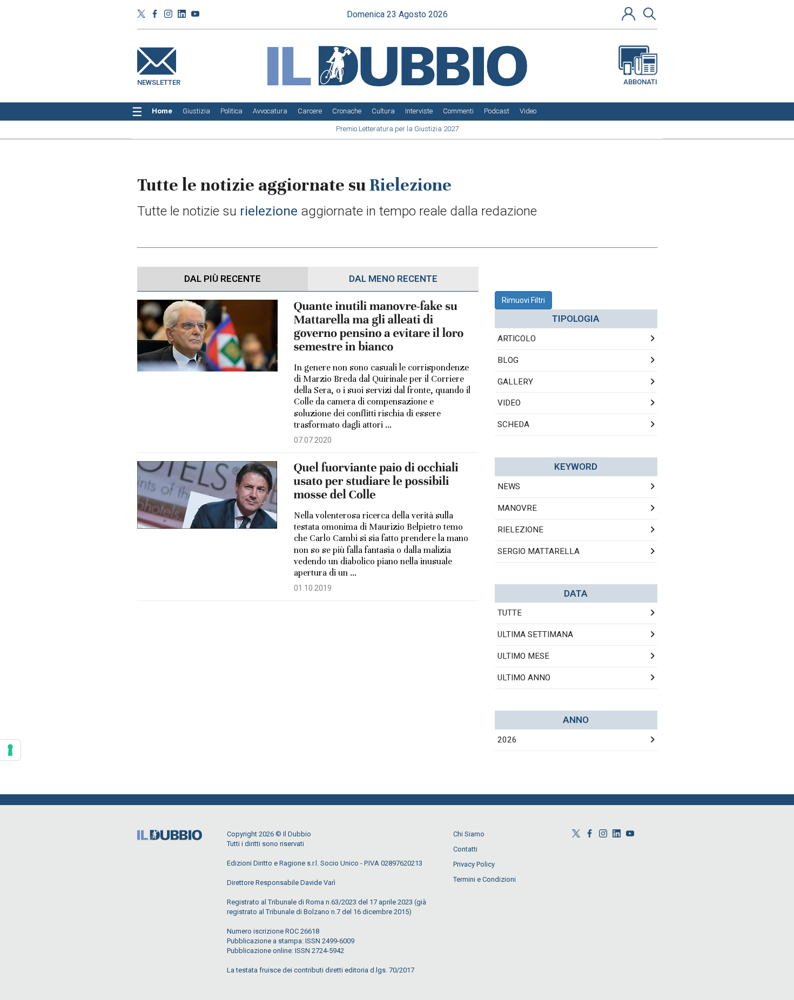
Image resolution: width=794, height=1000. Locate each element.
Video (509, 403)
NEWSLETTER (158, 80)
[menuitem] (162, 111)
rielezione (520, 530)
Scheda (513, 424)
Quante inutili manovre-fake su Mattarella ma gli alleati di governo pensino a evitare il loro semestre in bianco (379, 326)
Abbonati (640, 82)
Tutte (509, 613)
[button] (630, 13)
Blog (508, 360)
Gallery (515, 382)
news (508, 486)
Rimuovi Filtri (523, 300)
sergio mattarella (538, 551)
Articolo (516, 338)
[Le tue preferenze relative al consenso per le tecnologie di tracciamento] (10, 750)
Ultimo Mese (523, 656)
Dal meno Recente (393, 278)
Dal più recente (222, 278)
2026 (507, 740)
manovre (517, 508)
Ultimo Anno (523, 678)
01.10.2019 (313, 588)
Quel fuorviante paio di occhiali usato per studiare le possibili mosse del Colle (376, 481)
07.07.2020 (313, 440)
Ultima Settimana (535, 634)
